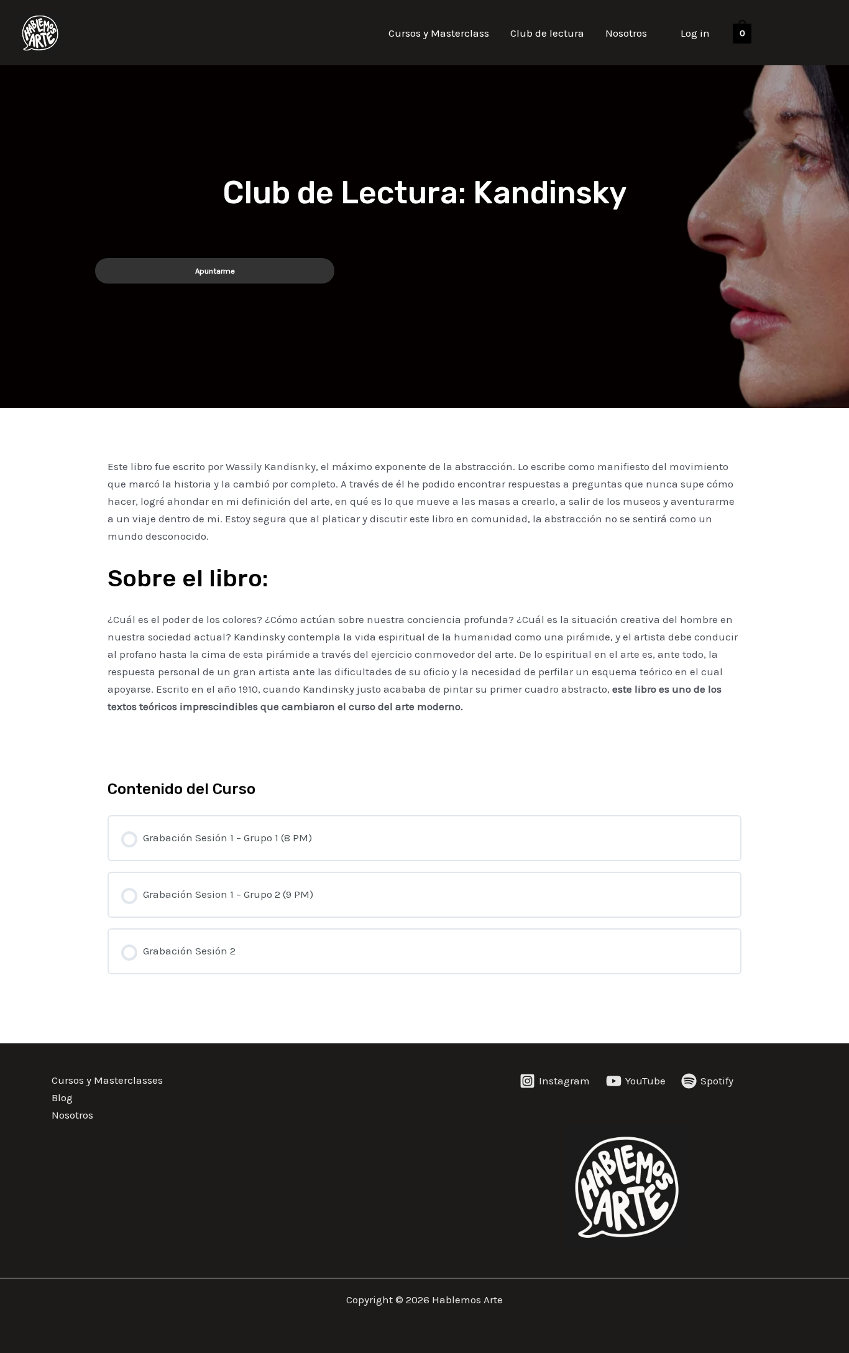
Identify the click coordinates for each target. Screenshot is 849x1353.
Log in (695, 33)
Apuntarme (215, 270)
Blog (62, 1097)
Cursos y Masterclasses (107, 1080)
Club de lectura (547, 33)
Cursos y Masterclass (438, 33)
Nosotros (626, 33)
